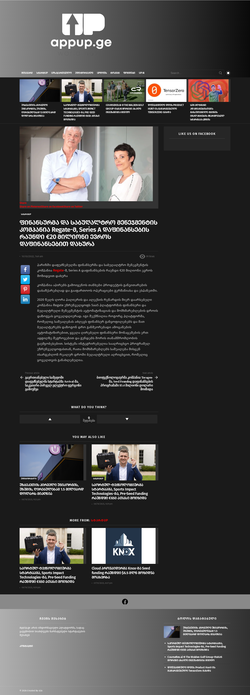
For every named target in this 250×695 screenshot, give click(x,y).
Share (23, 203)
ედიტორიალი (84, 72)
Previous (21, 101)
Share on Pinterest (30, 206)
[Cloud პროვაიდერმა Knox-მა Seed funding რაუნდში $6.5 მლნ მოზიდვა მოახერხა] (125, 546)
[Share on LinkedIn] (25, 299)
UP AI (141, 72)
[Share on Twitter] (25, 279)
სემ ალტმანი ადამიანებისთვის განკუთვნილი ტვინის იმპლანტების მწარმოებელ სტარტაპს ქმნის (207, 112)
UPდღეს (102, 72)
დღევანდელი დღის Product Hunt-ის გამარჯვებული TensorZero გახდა (166, 109)
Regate (58, 270)
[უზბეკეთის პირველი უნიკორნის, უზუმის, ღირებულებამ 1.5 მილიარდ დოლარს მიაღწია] (41, 90)
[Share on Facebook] (25, 269)
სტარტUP (42, 72)
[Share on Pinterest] (25, 289)
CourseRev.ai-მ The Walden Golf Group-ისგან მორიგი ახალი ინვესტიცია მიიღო (125, 109)
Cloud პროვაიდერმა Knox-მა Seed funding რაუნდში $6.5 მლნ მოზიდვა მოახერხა (123, 572)
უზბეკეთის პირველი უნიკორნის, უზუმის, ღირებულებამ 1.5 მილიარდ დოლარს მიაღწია (52, 489)
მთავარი (27, 72)
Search (220, 74)
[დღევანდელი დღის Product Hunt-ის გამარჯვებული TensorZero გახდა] (167, 90)
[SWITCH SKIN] (228, 73)
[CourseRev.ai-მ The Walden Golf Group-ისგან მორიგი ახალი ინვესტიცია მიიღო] (125, 90)
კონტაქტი (26, 646)
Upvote (50, 419)
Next (228, 101)
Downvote (127, 419)
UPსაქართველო (61, 72)
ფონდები (129, 72)
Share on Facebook (52, 206)
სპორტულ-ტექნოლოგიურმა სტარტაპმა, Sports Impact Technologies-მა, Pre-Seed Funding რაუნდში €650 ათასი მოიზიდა (81, 112)
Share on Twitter (73, 206)
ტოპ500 (115, 72)
